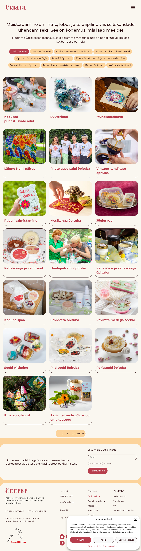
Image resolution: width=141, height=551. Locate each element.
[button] (135, 519)
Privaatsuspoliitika (110, 546)
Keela (103, 539)
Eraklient (95, 463)
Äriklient (108, 463)
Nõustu (81, 539)
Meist (91, 506)
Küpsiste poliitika (94, 546)
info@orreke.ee (67, 502)
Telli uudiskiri (98, 470)
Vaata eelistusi (126, 539)
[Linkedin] (62, 543)
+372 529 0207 (66, 496)
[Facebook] (62, 536)
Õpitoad (92, 496)
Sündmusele (95, 501)
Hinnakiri (93, 510)
